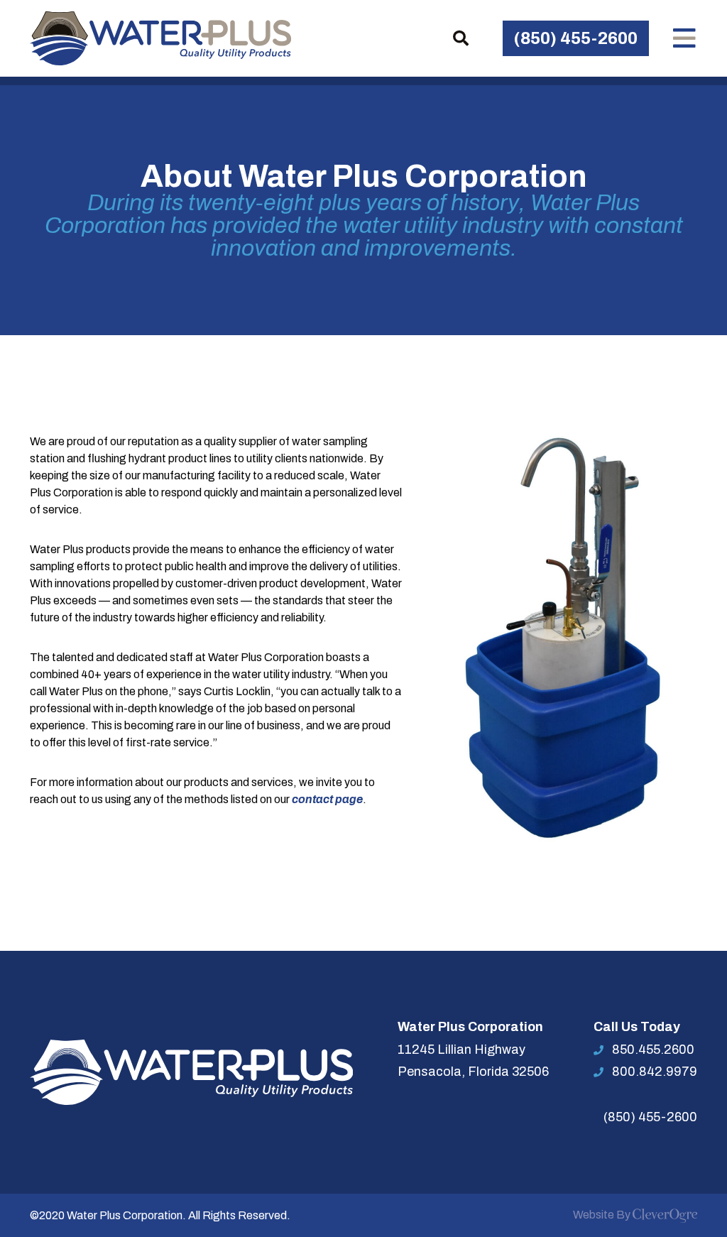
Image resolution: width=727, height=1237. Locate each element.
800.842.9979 (654, 1071)
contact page (327, 799)
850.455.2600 (653, 1049)
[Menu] (684, 38)
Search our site (461, 38)
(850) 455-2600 (576, 38)
